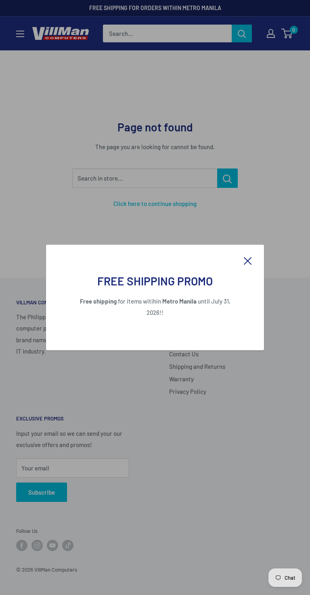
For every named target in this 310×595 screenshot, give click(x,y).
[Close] (248, 260)
